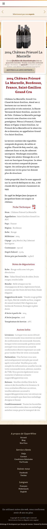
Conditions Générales (23, 459)
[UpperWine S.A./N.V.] (23, 3)
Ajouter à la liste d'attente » (20, 70)
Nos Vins (23, 443)
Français (23, 486)
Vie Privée (23, 462)
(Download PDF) (34, 207)
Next (44, 11)
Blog (23, 440)
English (23, 492)
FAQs (23, 454)
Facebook (24, 473)
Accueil (23, 437)
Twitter (23, 475)
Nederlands (24, 489)
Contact (23, 456)
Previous (2, 11)
